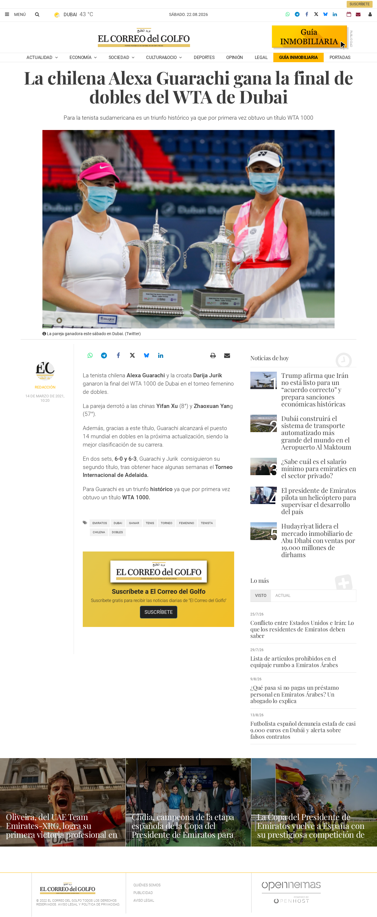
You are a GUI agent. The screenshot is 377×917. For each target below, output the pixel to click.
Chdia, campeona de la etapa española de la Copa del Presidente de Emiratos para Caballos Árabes (183, 830)
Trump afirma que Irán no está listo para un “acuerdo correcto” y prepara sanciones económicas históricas (314, 389)
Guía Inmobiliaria (298, 57)
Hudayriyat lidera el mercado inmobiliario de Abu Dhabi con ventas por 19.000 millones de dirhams (318, 540)
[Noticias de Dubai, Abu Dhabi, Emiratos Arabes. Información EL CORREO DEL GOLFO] (144, 38)
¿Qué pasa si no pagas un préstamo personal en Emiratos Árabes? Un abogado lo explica (294, 694)
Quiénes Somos (147, 885)
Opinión (234, 57)
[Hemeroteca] (349, 14)
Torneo (166, 523)
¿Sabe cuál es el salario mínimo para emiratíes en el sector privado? (318, 468)
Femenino (186, 523)
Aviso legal (143, 900)
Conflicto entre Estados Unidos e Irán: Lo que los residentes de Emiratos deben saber (302, 629)
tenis (150, 523)
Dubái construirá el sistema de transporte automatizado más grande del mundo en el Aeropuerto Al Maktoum (316, 432)
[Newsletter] (358, 14)
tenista (207, 523)
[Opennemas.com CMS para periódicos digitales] (291, 892)
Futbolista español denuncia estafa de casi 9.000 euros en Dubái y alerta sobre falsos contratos (303, 730)
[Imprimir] (213, 355)
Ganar (134, 523)
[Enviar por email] (227, 355)
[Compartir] (287, 14)
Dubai (118, 523)
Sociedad (119, 57)
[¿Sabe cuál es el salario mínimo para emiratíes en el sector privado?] (263, 466)
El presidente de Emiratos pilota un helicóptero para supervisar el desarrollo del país (318, 501)
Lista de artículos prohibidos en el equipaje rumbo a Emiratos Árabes (294, 661)
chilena (99, 532)
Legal (261, 57)
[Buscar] (37, 14)
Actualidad (40, 57)
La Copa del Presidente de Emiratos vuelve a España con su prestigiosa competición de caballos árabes (311, 830)
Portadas (340, 57)
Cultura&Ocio (162, 57)
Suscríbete (360, 4)
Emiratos (99, 523)
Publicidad (143, 893)
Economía (81, 57)
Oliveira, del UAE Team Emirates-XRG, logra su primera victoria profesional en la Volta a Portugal (61, 830)
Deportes (204, 57)
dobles (117, 532)
